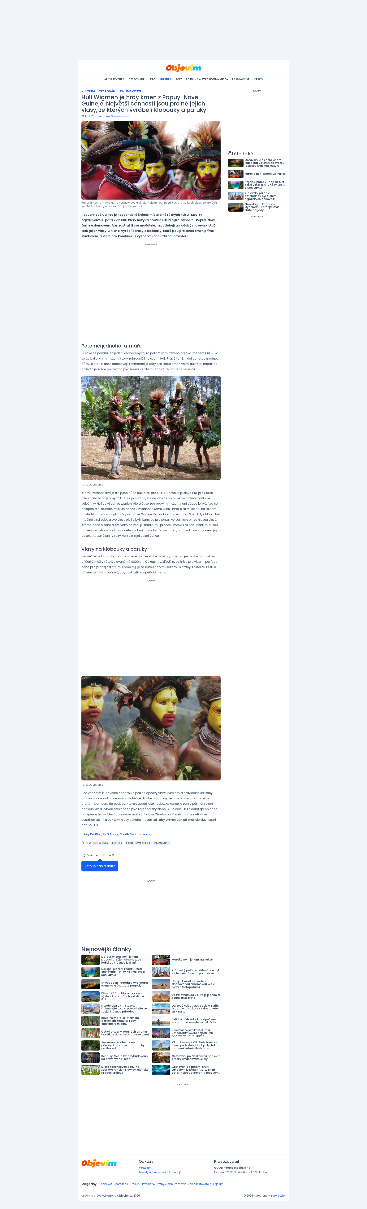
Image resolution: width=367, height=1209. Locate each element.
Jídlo (152, 79)
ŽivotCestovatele (199, 1184)
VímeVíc (180, 1184)
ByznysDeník (165, 1184)
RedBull (95, 834)
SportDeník (121, 1184)
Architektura (114, 79)
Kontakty (145, 1168)
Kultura (165, 79)
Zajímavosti (241, 79)
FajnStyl (218, 1184)
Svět (178, 79)
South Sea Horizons (135, 834)
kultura (117, 843)
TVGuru (135, 1184)
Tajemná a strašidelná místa (207, 79)
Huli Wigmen (100, 843)
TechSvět (105, 1184)
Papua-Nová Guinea (138, 843)
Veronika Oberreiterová (113, 116)
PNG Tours (111, 834)
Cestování (136, 79)
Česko (258, 79)
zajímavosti (161, 843)
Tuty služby (278, 1196)
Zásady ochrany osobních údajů (160, 1172)
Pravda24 (148, 1184)
